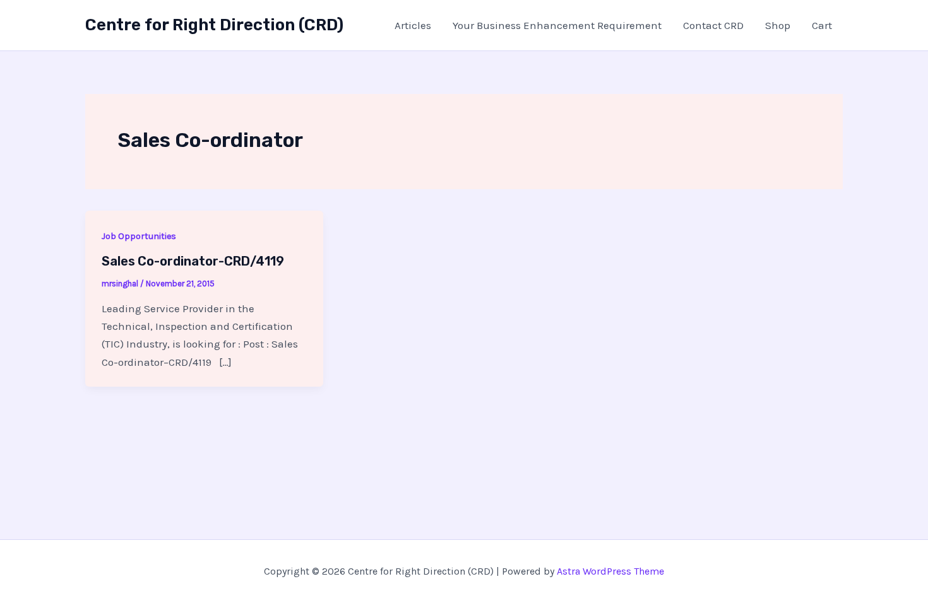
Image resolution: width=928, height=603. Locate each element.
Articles (413, 25)
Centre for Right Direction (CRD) (214, 25)
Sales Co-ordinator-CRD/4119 (193, 261)
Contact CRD (713, 25)
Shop (777, 25)
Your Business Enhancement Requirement (557, 25)
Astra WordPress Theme (610, 571)
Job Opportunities (139, 236)
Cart (822, 25)
